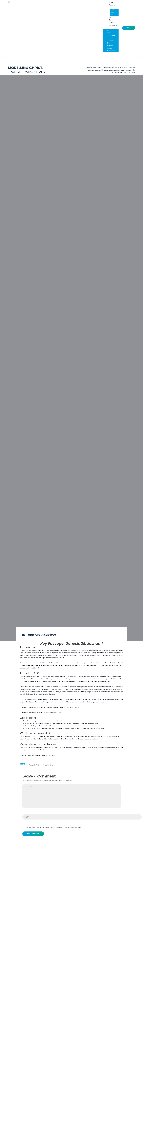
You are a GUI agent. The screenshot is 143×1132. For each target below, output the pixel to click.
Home (111, 2)
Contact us (113, 25)
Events (111, 23)
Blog (110, 17)
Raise (112, 12)
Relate (112, 15)
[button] (32, 763)
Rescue (112, 10)
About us (112, 5)
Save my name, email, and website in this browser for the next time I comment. (53, 827)
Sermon (111, 20)
